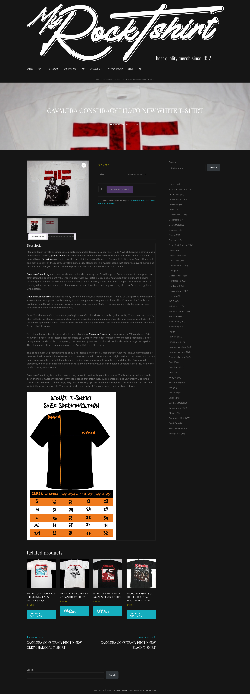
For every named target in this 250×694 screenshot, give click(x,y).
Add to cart (120, 189)
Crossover (135, 200)
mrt (138, 124)
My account (96, 69)
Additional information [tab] (61, 236)
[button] (84, 165)
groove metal (58, 255)
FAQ (83, 69)
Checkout (54, 69)
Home (97, 79)
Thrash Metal (107, 79)
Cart (40, 69)
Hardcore (145, 200)
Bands (30, 69)
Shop (130, 69)
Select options (36, 614)
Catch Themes (149, 690)
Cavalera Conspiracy (38, 274)
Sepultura (47, 259)
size (102, 174)
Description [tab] (37, 236)
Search (172, 162)
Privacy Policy (115, 69)
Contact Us (70, 69)
